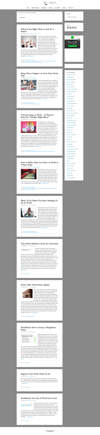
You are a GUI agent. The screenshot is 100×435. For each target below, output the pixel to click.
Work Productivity (28, 231)
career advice (33, 61)
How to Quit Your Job (71, 113)
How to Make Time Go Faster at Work (45, 188)
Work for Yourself (70, 163)
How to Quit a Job (70, 110)
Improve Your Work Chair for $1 (35, 374)
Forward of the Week (71, 103)
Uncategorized (69, 156)
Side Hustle (69, 144)
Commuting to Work (71, 91)
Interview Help (69, 115)
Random (68, 139)
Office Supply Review (71, 134)
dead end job (48, 61)
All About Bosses (70, 74)
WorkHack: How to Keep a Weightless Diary (38, 328)
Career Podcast (70, 86)
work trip (38, 103)
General (68, 108)
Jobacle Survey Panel (71, 125)
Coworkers (69, 98)
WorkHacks (32, 59)
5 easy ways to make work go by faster (32, 188)
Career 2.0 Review (70, 79)
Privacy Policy (50, 431)
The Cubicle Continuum (71, 149)
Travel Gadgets (34, 103)
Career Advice (27, 59)
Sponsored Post (70, 146)
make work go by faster (31, 189)
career (29, 61)
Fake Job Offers (70, 101)
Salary (39, 62)
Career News (69, 84)
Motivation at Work (24, 62)
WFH (67, 161)
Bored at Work (28, 232)
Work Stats (69, 172)
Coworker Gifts (70, 96)
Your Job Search (70, 177)
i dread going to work (50, 151)
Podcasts (68, 137)
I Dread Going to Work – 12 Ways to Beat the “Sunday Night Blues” (37, 116)
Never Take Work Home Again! (35, 285)
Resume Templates (70, 141)
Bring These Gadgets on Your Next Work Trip (39, 74)
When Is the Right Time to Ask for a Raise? (37, 30)
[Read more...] (31, 56)
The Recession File (70, 151)
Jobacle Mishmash (70, 122)
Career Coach (38, 61)
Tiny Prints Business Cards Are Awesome (39, 243)
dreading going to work (37, 151)
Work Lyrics (69, 168)
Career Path (43, 61)
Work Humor (69, 165)
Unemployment (70, 158)
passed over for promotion (32, 62)
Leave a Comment (33, 33)
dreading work (44, 151)
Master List (69, 129)
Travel (30, 103)
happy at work (53, 61)
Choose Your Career (71, 89)
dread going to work (29, 151)
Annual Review (69, 77)
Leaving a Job (69, 127)
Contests (68, 93)
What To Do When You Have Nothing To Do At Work (39, 201)
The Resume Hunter (71, 153)
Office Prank (69, 132)
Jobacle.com (50, 3)
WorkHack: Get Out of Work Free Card (39, 398)
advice (27, 61)
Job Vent (68, 117)
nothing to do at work (34, 232)
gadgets (27, 103)
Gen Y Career (69, 105)
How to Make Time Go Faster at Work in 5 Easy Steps (39, 163)
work (41, 62)
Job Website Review (70, 120)
